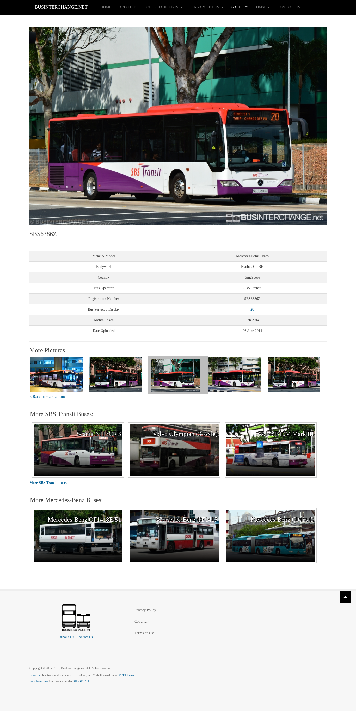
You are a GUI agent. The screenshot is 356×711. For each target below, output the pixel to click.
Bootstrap (35, 675)
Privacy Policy (145, 610)
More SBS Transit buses (48, 483)
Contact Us (289, 7)
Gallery (239, 7)
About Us (128, 7)
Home (106, 7)
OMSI (261, 7)
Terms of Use (144, 633)
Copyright (141, 621)
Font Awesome (38, 681)
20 (252, 309)
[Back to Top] (345, 597)
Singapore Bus (205, 7)
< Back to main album (47, 397)
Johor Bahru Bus (162, 7)
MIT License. (127, 675)
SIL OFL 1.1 (81, 681)
